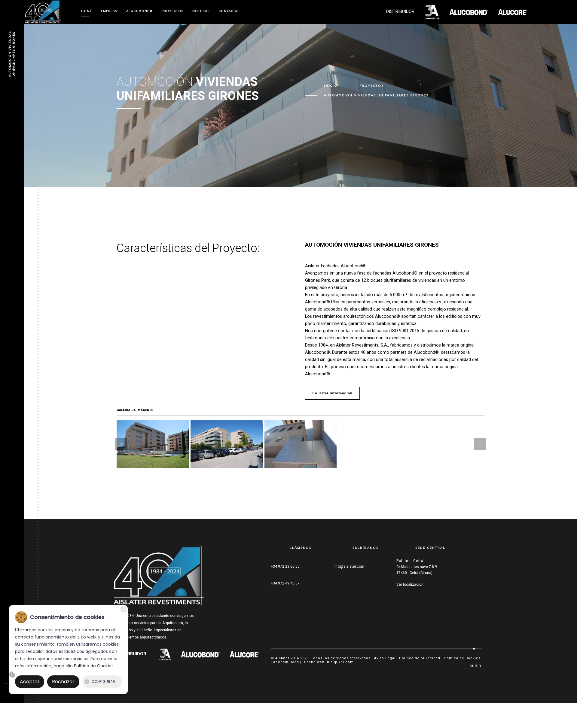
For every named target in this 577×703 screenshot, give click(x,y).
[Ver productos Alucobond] (161, 654)
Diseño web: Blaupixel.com (328, 662)
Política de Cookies (462, 658)
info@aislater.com (349, 566)
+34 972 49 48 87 (285, 583)
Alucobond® (139, 11)
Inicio (330, 86)
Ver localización (409, 584)
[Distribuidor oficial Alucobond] (43, 12)
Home (86, 11)
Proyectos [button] (172, 11)
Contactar (229, 11)
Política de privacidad (419, 658)
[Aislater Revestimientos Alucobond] (159, 579)
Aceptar (30, 681)
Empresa (109, 11)
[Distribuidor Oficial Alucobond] (196, 654)
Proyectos (371, 86)
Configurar (103, 681)
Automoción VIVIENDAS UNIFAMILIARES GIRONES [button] (376, 95)
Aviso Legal (384, 658)
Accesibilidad (286, 662)
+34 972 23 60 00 (285, 566)
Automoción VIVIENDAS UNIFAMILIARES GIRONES (12, 54)
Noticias (200, 11)
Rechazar (63, 681)
